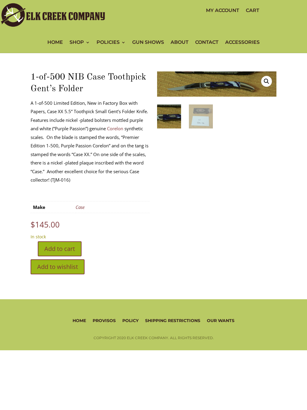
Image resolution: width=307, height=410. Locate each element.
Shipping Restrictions (172, 320)
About (180, 42)
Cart (252, 10)
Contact (207, 42)
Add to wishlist (57, 267)
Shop (77, 42)
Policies (108, 42)
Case (80, 207)
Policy (130, 320)
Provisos (104, 320)
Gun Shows (148, 42)
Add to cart (59, 249)
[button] (266, 81)
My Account (222, 10)
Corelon (115, 128)
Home (55, 42)
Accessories (242, 42)
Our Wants (220, 320)
